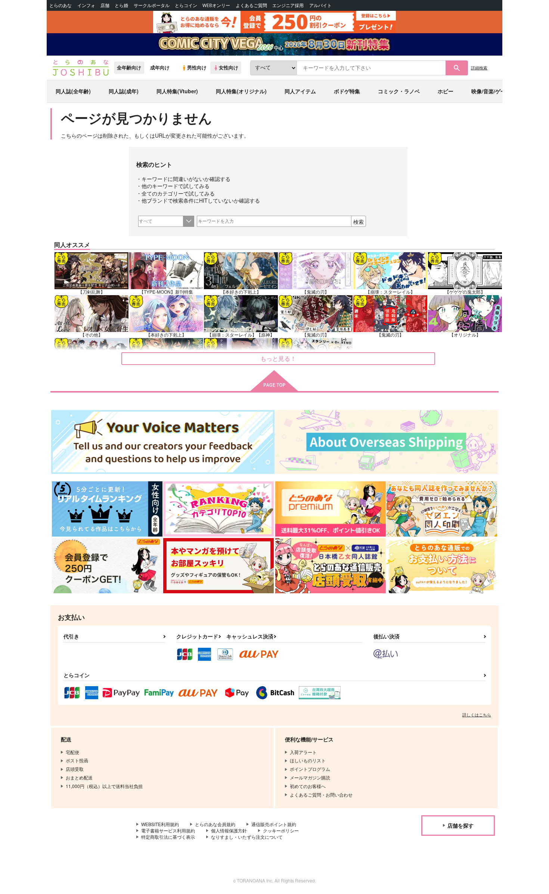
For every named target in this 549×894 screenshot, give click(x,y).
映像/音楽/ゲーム (491, 91)
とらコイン (186, 5)
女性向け (228, 67)
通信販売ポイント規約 (273, 824)
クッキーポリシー (281, 830)
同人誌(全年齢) (73, 91)
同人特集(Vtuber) (177, 91)
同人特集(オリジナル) (241, 91)
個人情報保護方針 (229, 830)
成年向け (160, 67)
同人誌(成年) (124, 91)
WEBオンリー (216, 5)
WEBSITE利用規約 (160, 824)
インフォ (86, 5)
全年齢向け (129, 67)
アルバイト (320, 5)
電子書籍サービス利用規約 (168, 830)
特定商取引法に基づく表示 (168, 837)
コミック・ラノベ (399, 91)
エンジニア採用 (288, 5)
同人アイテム (300, 91)
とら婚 (121, 5)
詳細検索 (479, 68)
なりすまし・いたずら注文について (247, 837)
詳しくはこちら (476, 715)
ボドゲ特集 (347, 91)
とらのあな (60, 5)
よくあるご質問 (251, 5)
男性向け (197, 67)
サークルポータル (152, 5)
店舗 (104, 5)
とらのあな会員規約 (215, 824)
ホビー (445, 91)
